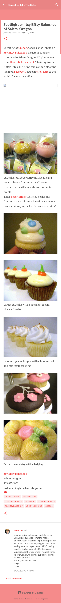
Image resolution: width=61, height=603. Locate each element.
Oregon (49, 506)
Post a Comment (13, 577)
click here (42, 71)
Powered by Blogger (32, 592)
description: (18, 196)
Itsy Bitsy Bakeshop (15, 473)
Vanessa (18, 530)
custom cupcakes (13, 501)
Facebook (29, 501)
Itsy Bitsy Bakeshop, (16, 52)
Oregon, (23, 47)
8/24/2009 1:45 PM (24, 570)
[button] (5, 39)
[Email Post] (5, 493)
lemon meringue (34, 506)
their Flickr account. (22, 62)
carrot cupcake (12, 497)
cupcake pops (29, 497)
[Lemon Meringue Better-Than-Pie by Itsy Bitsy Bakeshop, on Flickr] (30, 356)
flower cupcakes (46, 501)
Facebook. (20, 71)
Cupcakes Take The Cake (22, 4)
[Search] (57, 4)
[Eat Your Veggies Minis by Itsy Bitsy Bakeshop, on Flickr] (30, 299)
